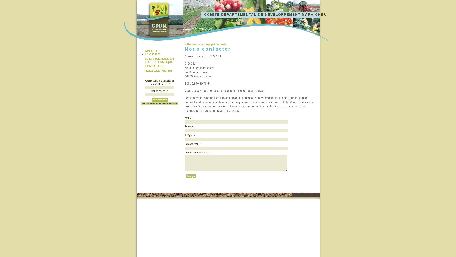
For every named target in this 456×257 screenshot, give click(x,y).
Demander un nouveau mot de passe (159, 103)
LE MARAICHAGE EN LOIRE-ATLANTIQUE (159, 60)
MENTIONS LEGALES (304, 191)
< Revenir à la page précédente (205, 44)
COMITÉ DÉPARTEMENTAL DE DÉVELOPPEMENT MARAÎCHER (265, 14)
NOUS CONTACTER (158, 70)
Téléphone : (191, 135)
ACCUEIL (151, 51)
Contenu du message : (197, 152)
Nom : (189, 117)
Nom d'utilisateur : (160, 84)
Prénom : (190, 126)
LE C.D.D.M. (153, 54)
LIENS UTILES (154, 66)
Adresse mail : (193, 144)
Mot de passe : (159, 91)
